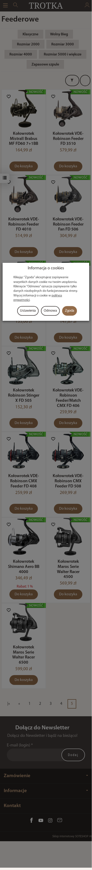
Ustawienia (28, 311)
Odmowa (50, 311)
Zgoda (69, 311)
